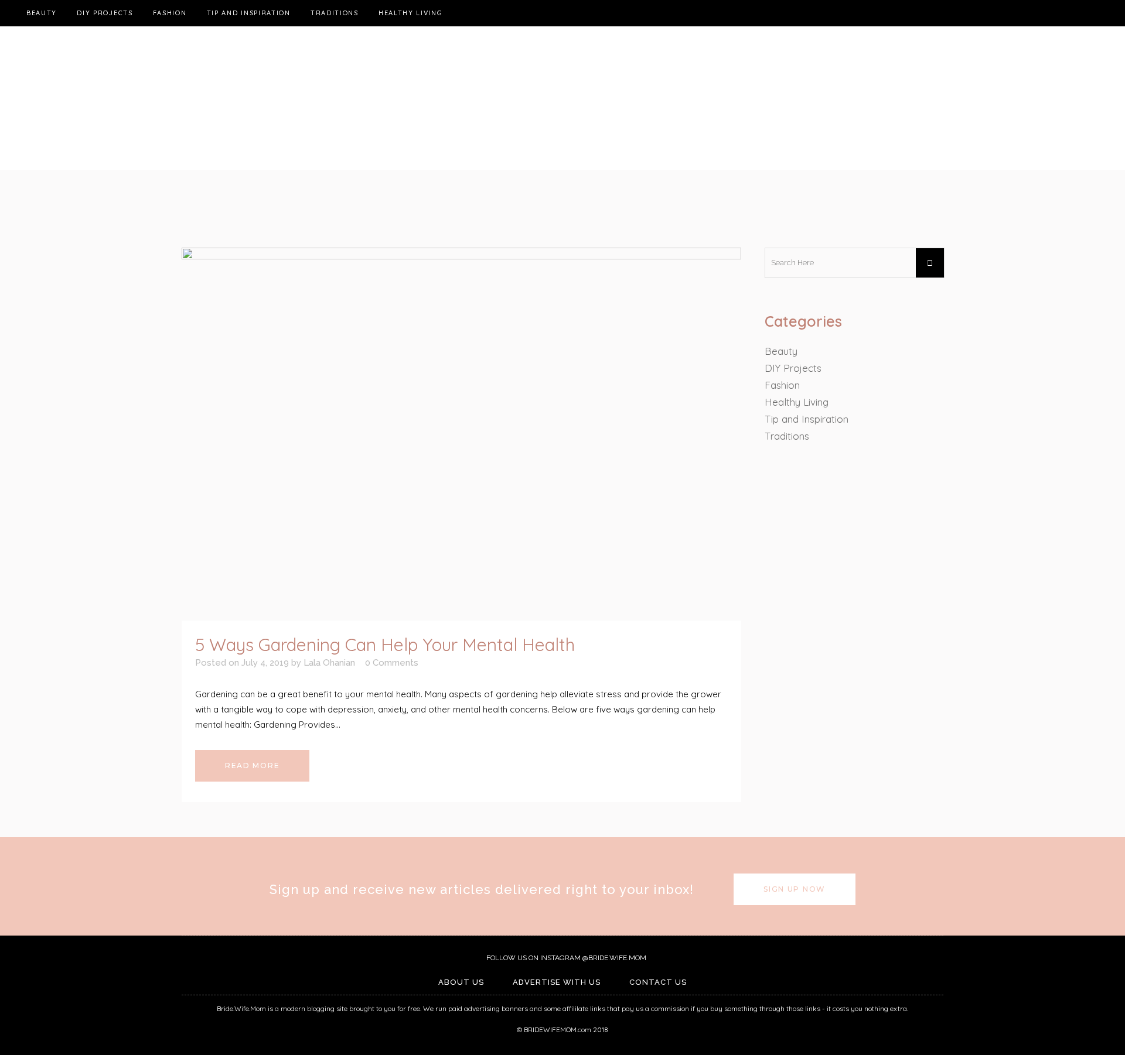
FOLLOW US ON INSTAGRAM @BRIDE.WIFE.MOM (565, 958)
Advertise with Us (557, 982)
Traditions (787, 436)
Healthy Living (797, 402)
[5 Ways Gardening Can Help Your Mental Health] (461, 434)
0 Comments (391, 662)
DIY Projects (793, 368)
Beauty (781, 351)
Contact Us (658, 982)
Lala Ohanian (329, 662)
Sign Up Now (794, 889)
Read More (252, 765)
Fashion (782, 385)
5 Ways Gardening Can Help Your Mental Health (385, 644)
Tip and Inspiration (806, 419)
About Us (461, 982)
